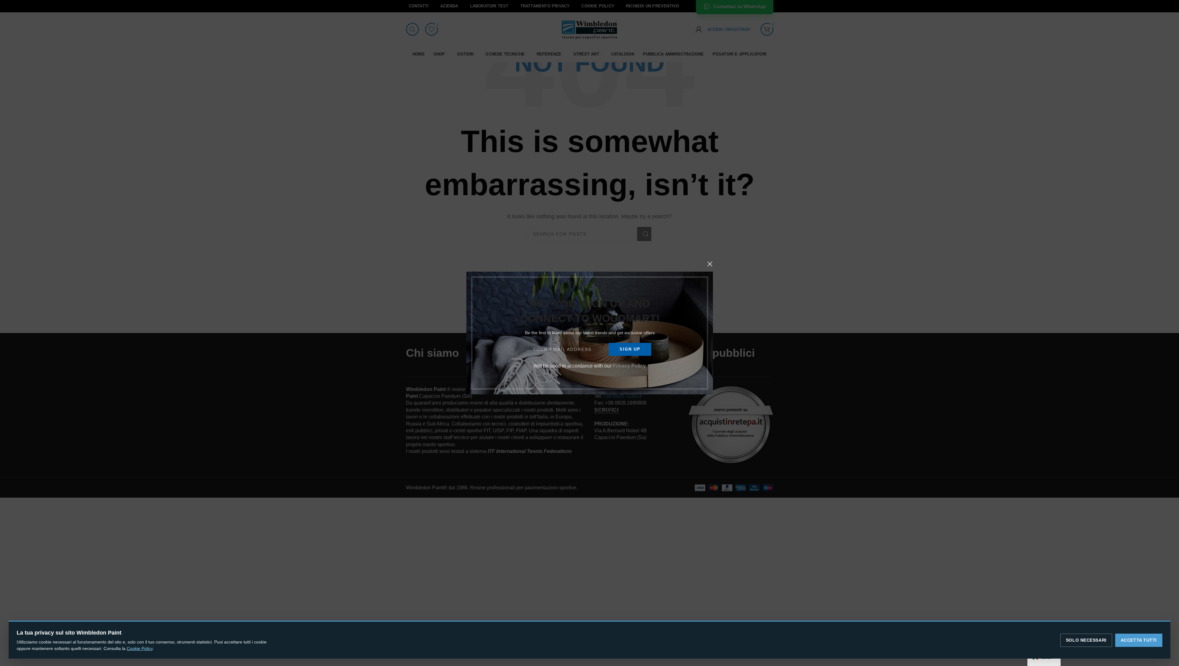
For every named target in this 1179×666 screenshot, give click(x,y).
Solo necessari (1086, 640)
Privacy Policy (629, 365)
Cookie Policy (140, 648)
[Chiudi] (710, 264)
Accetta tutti (1139, 640)
